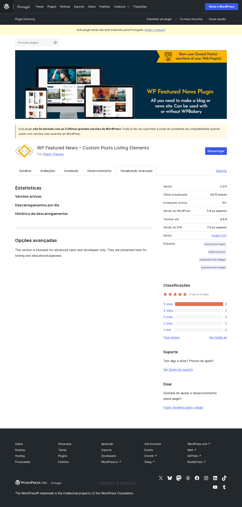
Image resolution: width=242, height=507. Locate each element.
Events (148, 450)
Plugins (62, 455)
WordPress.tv (111, 461)
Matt (192, 450)
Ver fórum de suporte (178, 369)
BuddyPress (197, 461)
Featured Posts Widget (212, 259)
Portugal (56, 482)
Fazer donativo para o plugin (183, 407)
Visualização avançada (136, 171)
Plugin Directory (25, 19)
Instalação (71, 171)
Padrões (63, 461)
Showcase (64, 443)
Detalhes (25, 171)
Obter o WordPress (222, 6)
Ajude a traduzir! (155, 29)
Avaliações (47, 171)
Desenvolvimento (99, 171)
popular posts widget (213, 267)
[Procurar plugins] (55, 42)
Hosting (20, 455)
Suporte (221, 171)
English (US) (219, 235)
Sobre (19, 443)
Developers (108, 455)
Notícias (20, 450)
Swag (149, 461)
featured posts (217, 251)
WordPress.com (199, 443)
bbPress (194, 455)
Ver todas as (218, 337)
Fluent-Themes (53, 154)
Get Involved (152, 443)
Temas (62, 450)
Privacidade (22, 461)
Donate (150, 455)
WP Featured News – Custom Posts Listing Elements (93, 148)
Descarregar (216, 151)
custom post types (214, 244)
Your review (171, 337)
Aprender (107, 443)
